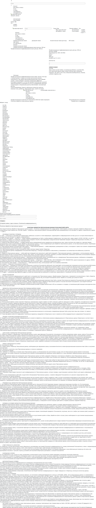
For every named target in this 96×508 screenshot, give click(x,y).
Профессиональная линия (20, 40)
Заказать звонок (15, 15)
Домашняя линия (36, 40)
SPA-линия (71, 40)
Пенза (4, 163)
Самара (5, 175)
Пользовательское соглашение (77, 99)
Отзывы (15, 10)
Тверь (4, 194)
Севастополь (6, 180)
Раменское (5, 170)
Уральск (5, 198)
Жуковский (5, 118)
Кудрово (5, 137)
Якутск (4, 212)
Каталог (15, 6)
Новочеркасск (6, 153)
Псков (4, 168)
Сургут (4, 190)
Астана (4, 109)
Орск (4, 160)
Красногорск (6, 135)
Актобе (4, 105)
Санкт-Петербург (7, 176)
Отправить (3, 220)
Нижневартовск (7, 149)
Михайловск (6, 143)
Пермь (4, 164)
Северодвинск (6, 182)
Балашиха (5, 110)
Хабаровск (5, 202)
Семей (4, 183)
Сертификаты (16, 11)
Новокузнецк (6, 151)
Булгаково (5, 114)
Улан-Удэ (5, 197)
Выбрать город (61, 31)
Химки (4, 205)
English (15, 24)
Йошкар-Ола (6, 126)
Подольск (5, 167)
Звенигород (6, 120)
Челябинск (5, 208)
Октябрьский (6, 156)
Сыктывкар (6, 191)
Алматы (5, 106)
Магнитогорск (6, 141)
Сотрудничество (17, 13)
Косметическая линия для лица (58, 40)
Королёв (5, 132)
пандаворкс (82, 101)
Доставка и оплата (18, 7)
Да (56, 31)
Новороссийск (6, 152)
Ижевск (5, 124)
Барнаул (5, 112)
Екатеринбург (6, 117)
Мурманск (5, 145)
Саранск (5, 178)
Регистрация (16, 20)
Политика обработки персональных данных (22, 101)
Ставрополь (6, 187)
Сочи (4, 186)
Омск (4, 157)
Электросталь (6, 210)
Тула (4, 195)
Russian (15, 25)
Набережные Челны (8, 147)
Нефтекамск (6, 148)
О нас (14, 8)
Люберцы (5, 139)
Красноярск (6, 136)
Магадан (5, 140)
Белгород (5, 113)
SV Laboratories (17, 43)
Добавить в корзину (53, 67)
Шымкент (5, 209)
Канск (4, 129)
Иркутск (5, 125)
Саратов (5, 179)
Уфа (4, 201)
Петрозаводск (6, 166)
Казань (4, 128)
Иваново (5, 122)
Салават (5, 174)
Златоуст (5, 121)
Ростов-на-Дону (7, 171)
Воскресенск (6, 116)
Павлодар (5, 162)
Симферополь (6, 184)
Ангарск (5, 107)
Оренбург (5, 159)
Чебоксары (5, 206)
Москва (5, 144)
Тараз (4, 193)
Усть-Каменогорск (7, 199)
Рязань (4, 172)
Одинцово (5, 155)
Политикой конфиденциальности (27, 223)
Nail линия (16, 42)
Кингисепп (5, 130)
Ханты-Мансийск (7, 203)
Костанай (5, 133)
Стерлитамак (6, 189)
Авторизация (16, 19)
